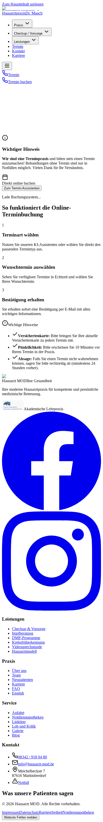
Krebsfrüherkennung (28, 642)
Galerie (18, 731)
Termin (17, 46)
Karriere (18, 55)
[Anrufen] (5, 75)
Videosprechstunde (27, 647)
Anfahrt (18, 713)
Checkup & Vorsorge (29, 629)
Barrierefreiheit (50, 812)
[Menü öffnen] (7, 66)
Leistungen (22, 42)
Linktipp (19, 722)
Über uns (19, 670)
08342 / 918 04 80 (32, 757)
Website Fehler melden (20, 817)
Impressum (10, 812)
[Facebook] (51, 509)
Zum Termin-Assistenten (22, 188)
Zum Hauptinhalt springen (23, 4)
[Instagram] (51, 609)
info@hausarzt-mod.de (36, 764)
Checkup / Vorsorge (28, 33)
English (18, 693)
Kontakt (18, 51)
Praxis (18, 25)
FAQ (16, 689)
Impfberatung (22, 633)
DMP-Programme (26, 638)
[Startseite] (15, 85)
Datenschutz (29, 812)
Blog (16, 735)
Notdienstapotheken (28, 717)
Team (16, 675)
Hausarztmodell (24, 651)
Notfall (23, 782)
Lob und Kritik (24, 726)
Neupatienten (22, 679)
